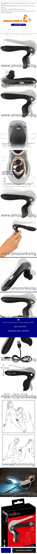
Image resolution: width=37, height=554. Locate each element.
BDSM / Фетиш (9, 34)
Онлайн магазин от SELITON (18, 331)
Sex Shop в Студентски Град (13, 174)
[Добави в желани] (6, 550)
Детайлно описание (10, 172)
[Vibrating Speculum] (18, 68)
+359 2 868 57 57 (19, 24)
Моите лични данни (20, 326)
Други (17, 34)
